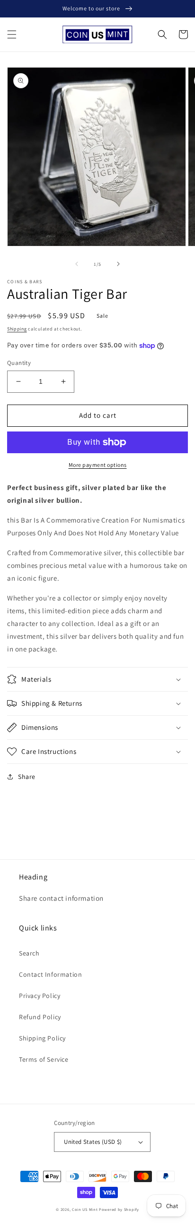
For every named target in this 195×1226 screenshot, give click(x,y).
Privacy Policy (39, 995)
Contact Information (50, 974)
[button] (11, 34)
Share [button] (26, 776)
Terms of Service (44, 1059)
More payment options (98, 464)
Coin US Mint (85, 1209)
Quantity (19, 363)
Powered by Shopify (119, 1209)
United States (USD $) (93, 1142)
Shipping (17, 329)
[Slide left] (76, 264)
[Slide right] (118, 264)
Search (29, 953)
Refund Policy (40, 1017)
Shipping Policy (42, 1038)
